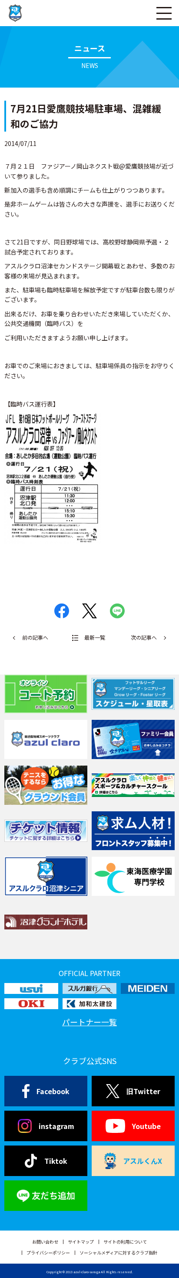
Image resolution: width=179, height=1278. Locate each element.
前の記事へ (35, 637)
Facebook (53, 1091)
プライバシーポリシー (48, 1252)
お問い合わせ (45, 1241)
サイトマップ (81, 1241)
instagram (56, 1126)
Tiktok (55, 1161)
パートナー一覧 (89, 1021)
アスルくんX (142, 1161)
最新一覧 (94, 637)
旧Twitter (143, 1091)
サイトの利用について (125, 1241)
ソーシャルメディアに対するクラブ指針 (118, 1252)
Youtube (146, 1126)
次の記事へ (144, 637)
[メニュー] (164, 13)
